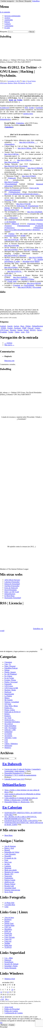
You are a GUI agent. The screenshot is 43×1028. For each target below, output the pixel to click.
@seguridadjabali (10, 236)
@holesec (39, 224)
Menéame (7, 868)
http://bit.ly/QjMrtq (27, 279)
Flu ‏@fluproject (11, 218)
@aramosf (16, 285)
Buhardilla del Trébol (11, 852)
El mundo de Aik (10, 858)
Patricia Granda (9, 880)
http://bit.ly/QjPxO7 (11, 255)
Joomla (19, 330)
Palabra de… (8, 708)
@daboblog (20, 123)
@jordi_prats (11, 281)
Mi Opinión (21, 83)
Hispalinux (8, 929)
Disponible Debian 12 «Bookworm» (17, 802)
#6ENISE (26, 208)
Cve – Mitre (8, 958)
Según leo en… (9, 720)
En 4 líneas (8, 676)
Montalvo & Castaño (11, 872)
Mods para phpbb (10, 870)
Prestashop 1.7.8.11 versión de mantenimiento (20, 775)
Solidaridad (8, 732)
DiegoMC (7, 856)
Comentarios (8, 26)
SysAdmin (8, 734)
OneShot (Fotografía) (11, 586)
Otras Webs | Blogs (11, 706)
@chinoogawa (9, 228)
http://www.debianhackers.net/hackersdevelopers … (22, 194)
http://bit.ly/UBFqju (25, 148)
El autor (7, 28)
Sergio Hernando (10, 968)
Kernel (26, 330)
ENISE (3, 328)
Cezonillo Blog (9, 905)
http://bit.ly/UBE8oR (35, 168)
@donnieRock (9, 144)
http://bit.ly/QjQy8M (11, 245)
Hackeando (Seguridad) (12, 598)
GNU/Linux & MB (11, 688)
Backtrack (7, 919)
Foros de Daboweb (11, 588)
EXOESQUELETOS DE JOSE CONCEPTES (21, 821)
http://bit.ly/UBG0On (28, 142)
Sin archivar (8, 724)
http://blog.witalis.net (11, 162)
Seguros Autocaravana (12, 890)
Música (6, 698)
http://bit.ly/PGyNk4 (11, 210)
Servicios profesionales (12, 16)
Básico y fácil (9, 848)
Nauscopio (8, 876)
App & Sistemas (10, 846)
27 (3, 997)
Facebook (39, 108)
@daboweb (12, 178)
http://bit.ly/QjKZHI (34, 283)
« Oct (2, 999)
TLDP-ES (8, 947)
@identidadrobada (23, 226)
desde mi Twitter (15, 100)
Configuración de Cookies (13, 1013)
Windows (7, 748)
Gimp (6, 907)
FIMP (24, 328)
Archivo (7, 18)
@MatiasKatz (38, 228)
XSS (27, 332)
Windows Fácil (9, 979)
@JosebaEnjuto (33, 206)
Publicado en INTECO (12, 712)
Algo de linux (9, 917)
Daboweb (7, 960)
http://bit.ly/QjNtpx (11, 267)
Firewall (30, 328)
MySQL (33, 330)
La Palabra (8, 696)
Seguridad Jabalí (10, 888)
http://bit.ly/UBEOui (25, 160)
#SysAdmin (23, 166)
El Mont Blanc (9, 596)
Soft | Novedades (10, 728)
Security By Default (11, 964)
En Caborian (12, 807)
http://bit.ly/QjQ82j (11, 249)
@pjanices (8, 226)
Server (39, 330)
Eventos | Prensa (10, 680)
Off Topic (7, 704)
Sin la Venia (8, 892)
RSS (26, 108)
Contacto (7, 24)
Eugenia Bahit (9, 925)
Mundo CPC (8, 874)
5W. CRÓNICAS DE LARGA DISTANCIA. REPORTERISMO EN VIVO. (20, 818)
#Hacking (22, 255)
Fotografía (8, 684)
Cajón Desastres (10, 854)
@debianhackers (14, 192)
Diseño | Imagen (10, 672)
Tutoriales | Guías (10, 738)
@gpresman (31, 224)
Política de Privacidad (12, 1009)
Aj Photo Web (9, 903)
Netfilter (7, 943)
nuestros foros (28, 114)
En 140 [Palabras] (10, 674)
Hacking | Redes (12, 83)
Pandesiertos (8, 878)
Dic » (7, 999)
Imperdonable (9, 694)
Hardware (7, 692)
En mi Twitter (32, 81)
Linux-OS (7, 939)
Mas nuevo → (9, 345)
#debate (7, 208)
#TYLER (7, 275)
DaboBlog (36, 1)
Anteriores (9, 127)
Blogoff (7, 850)
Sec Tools (29, 83)
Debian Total (8, 923)
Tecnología (8, 736)
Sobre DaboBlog (10, 726)
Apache (10, 326)
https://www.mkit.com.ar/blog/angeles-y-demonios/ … (23, 230)
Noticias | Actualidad (11, 702)
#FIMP (23, 236)
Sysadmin (3, 332)
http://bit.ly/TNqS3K (23, 204)
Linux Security (9, 937)
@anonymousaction (11, 279)
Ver (1, 1023)
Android (3, 326)
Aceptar (11, 1025)
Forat (6, 860)
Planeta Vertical (9, 884)
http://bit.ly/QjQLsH (11, 240)
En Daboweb (12, 764)
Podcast (7, 22)
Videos (17, 332)
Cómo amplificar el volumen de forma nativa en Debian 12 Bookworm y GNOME (21, 799)
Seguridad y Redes (11, 966)
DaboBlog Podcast (11, 668)
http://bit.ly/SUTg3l (11, 166)
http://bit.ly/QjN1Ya (14, 271)
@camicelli (39, 226)
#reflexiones (21, 206)
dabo (23, 81)
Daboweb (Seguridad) (12, 584)
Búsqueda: (3, 32)
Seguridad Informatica (12, 722)
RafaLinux (8, 945)
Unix (6, 740)
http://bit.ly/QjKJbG (25, 287)
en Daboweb (4, 108)
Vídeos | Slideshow (11, 744)
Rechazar (4, 1025)
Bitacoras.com (9, 361)
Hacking (13, 330)
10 (12, 990)
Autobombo (8, 20)
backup (16, 326)
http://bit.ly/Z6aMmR (35, 212)
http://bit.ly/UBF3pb (11, 154)
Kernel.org (8, 933)
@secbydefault (28, 285)
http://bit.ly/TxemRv (11, 182)
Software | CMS (10, 730)
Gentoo (37, 328)
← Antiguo (8, 343)
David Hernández (10, 590)
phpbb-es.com (9, 882)
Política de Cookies (11, 1011)
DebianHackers (5, 119)
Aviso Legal (8, 1007)
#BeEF (37, 261)
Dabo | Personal (9, 666)
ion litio (7, 864)
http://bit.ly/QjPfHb (35, 257)
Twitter (31, 108)
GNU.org (7, 927)
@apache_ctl (8, 200)
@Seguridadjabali (10, 184)
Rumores (7, 716)
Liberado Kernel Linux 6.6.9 (14, 779)
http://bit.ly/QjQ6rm (31, 249)
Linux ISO (8, 935)
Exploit (10, 328)
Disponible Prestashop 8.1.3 (14, 773)
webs (23, 332)
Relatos (7, 714)
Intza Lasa (8, 862)
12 (1, 992)
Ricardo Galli (9, 886)
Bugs (22, 326)
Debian (28, 326)
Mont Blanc (8, 835)
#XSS (32, 261)
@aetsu (7, 259)
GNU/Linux (3, 83)
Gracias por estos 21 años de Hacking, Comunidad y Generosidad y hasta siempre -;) (22, 770)
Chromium (8, 662)
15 (8, 992)
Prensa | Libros (9, 710)
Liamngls (7, 866)
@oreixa (11, 234)
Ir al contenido (5, 12)
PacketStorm (8, 962)
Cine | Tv (7, 664)
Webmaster (8, 746)
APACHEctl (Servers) (12, 580)
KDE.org (7, 931)
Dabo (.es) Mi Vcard (11, 592)
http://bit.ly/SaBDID (21, 277)
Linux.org (7, 941)
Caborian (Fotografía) (12, 582)
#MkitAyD (15, 224)
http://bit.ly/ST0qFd (29, 176)
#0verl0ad (26, 261)
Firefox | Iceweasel (11, 682)
